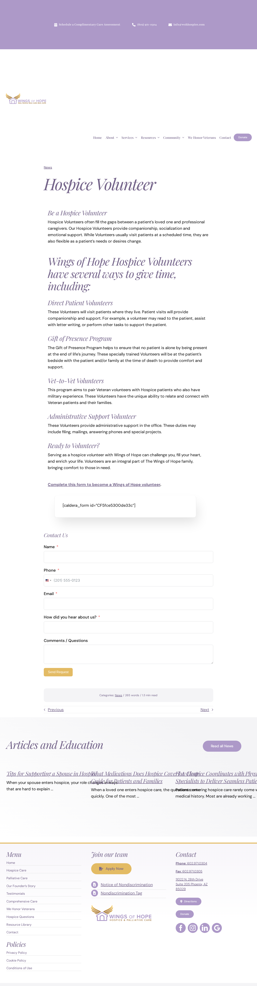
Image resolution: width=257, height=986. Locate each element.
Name (49, 546)
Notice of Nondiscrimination (127, 884)
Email (49, 593)
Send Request (58, 672)
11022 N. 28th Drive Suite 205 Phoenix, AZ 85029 (192, 884)
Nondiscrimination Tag (121, 893)
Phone (50, 570)
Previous (56, 709)
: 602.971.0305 (189, 871)
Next (205, 709)
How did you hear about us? (70, 617)
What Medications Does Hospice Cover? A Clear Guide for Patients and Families (145, 777)
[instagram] (193, 928)
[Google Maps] (217, 928)
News (48, 167)
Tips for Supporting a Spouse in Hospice (51, 773)
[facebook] (181, 928)
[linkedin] (205, 928)
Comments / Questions (66, 640)
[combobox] (48, 580)
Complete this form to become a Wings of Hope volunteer (104, 484)
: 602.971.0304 (191, 863)
